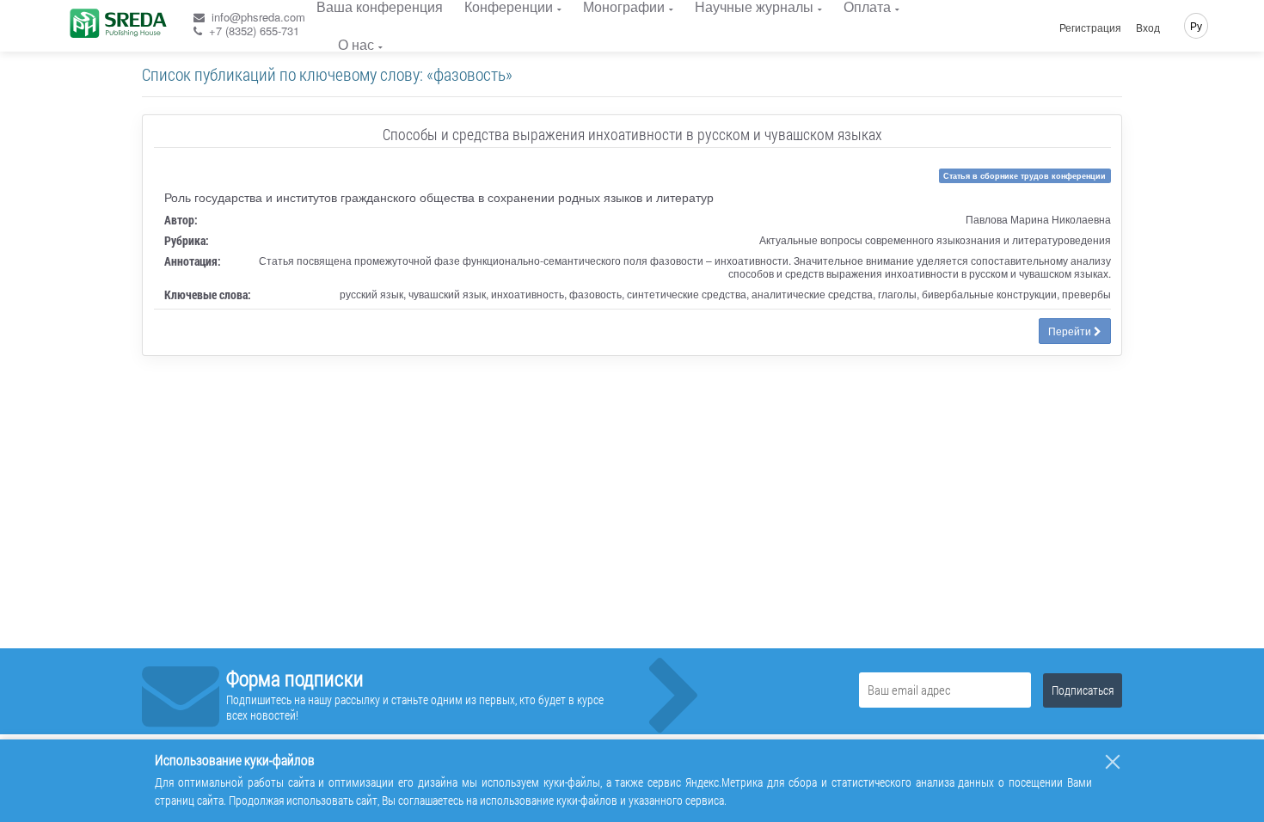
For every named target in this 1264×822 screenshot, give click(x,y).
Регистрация (1090, 27)
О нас (356, 44)
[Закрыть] (1112, 762)
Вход (1148, 27)
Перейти (1071, 330)
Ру (1196, 25)
